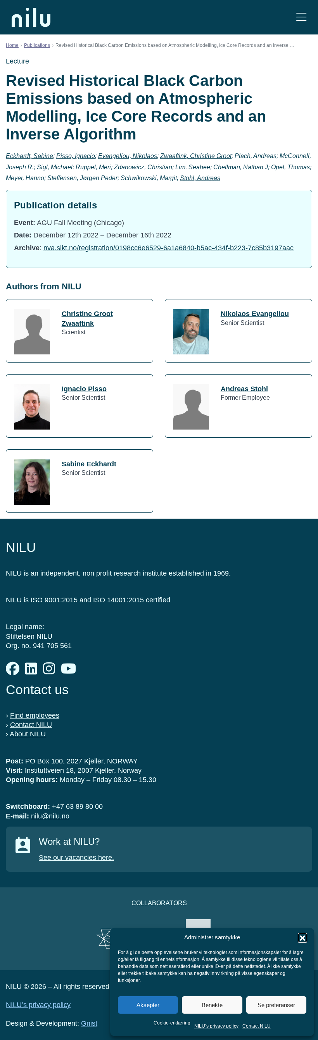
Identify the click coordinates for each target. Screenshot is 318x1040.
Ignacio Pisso (84, 389)
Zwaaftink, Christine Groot (196, 156)
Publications (37, 45)
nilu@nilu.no (50, 816)
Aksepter (148, 1005)
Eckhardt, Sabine (29, 156)
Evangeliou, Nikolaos (127, 156)
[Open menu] (301, 17)
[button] (302, 937)
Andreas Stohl (244, 389)
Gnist (89, 1023)
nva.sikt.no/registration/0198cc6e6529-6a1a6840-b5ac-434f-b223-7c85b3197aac (168, 248)
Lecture (17, 61)
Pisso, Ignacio (75, 156)
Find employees (34, 715)
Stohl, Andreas (200, 178)
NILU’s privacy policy (216, 1026)
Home (12, 45)
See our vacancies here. (76, 857)
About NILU (28, 734)
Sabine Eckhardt (89, 464)
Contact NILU (256, 1026)
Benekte (212, 1005)
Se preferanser (276, 1005)
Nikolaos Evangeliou (255, 314)
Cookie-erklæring (172, 1023)
